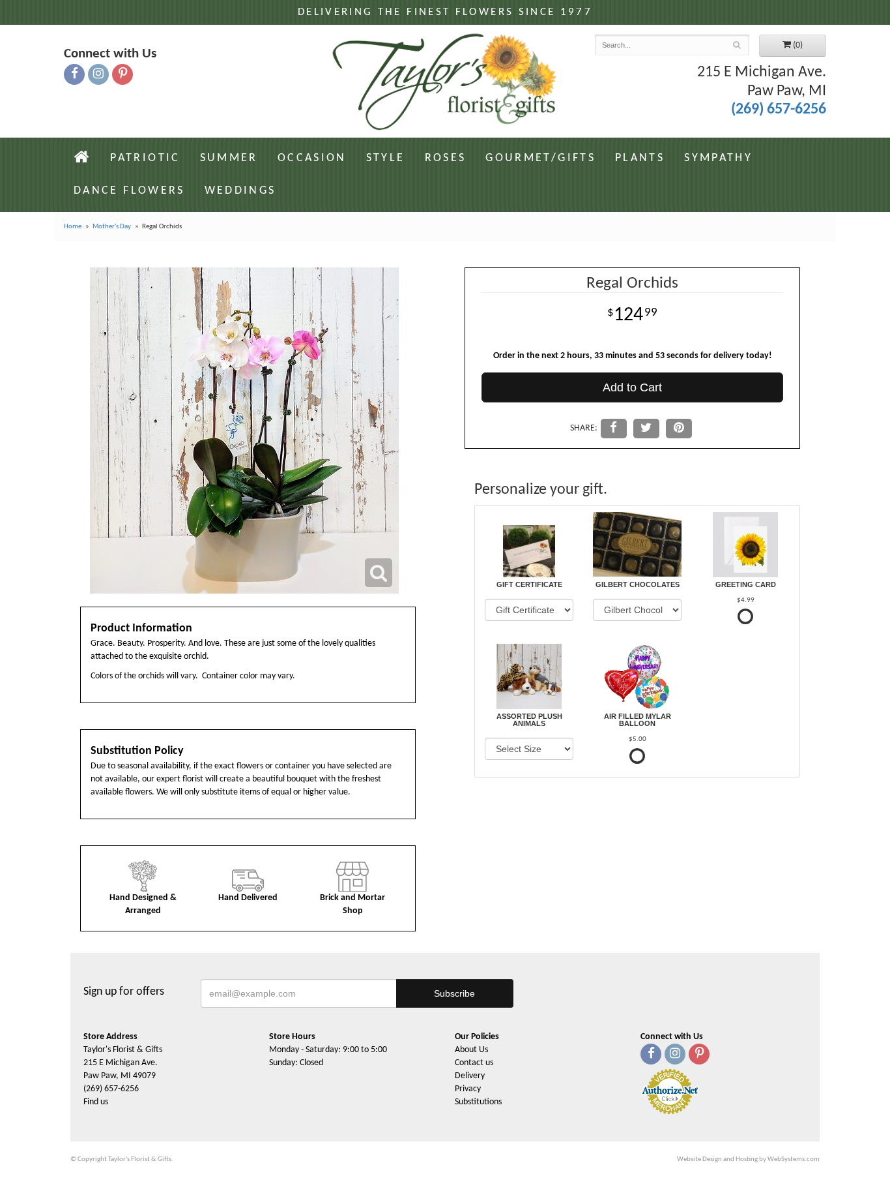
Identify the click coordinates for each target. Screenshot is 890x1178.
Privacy (468, 1089)
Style (385, 158)
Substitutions (478, 1102)
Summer (229, 158)
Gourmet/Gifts (540, 158)
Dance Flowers (129, 191)
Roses (446, 158)
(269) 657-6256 (778, 109)
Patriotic (145, 158)
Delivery (470, 1076)
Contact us (474, 1063)
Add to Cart (632, 387)
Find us (95, 1102)
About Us (471, 1050)
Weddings (240, 191)
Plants (640, 158)
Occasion (312, 158)
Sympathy (718, 158)
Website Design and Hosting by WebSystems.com (748, 1159)
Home (72, 226)
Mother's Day (112, 226)
